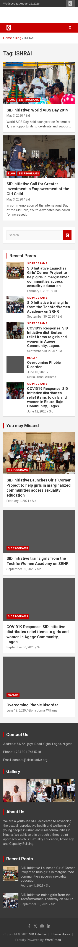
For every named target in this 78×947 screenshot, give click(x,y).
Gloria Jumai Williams (41, 377)
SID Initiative (22, 15)
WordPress (53, 940)
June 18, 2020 (36, 372)
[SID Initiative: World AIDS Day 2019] (39, 82)
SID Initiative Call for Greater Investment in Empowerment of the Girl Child (37, 189)
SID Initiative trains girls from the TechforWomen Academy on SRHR (48, 307)
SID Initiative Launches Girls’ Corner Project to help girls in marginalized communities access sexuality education (48, 277)
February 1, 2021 (38, 291)
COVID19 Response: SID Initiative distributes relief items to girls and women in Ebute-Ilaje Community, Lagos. (47, 397)
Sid (28, 115)
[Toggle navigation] (8, 28)
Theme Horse (60, 934)
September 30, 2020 (41, 316)
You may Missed (22, 425)
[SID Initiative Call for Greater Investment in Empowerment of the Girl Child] (39, 156)
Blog (11, 99)
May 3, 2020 (14, 115)
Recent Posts (23, 255)
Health (32, 357)
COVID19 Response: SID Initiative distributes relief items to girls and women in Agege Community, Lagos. (47, 337)
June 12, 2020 (36, 411)
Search (67, 235)
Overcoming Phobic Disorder (32, 705)
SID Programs (29, 99)
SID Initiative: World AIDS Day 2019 (37, 110)
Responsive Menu (70, 3)
